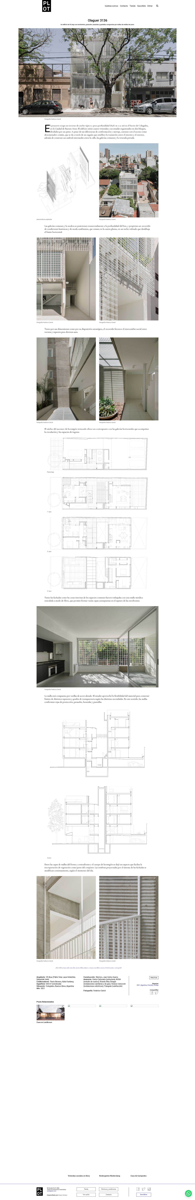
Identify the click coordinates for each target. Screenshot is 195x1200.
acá (63, 968)
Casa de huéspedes (138, 1176)
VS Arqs (155, 985)
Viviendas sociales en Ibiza (79, 1176)
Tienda (132, 6)
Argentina (144, 985)
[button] (188, 1193)
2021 (138, 985)
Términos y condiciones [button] (108, 1189)
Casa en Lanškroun (44, 1022)
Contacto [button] (108, 1194)
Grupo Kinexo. (62, 1195)
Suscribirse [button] (143, 1194)
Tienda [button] (86, 1189)
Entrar (150, 6)
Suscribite (141, 6)
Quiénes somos (111, 6)
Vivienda (150, 985)
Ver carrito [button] (86, 1194)
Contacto (124, 6)
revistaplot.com (51, 1191)
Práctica (154, 978)
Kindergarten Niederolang (109, 1176)
